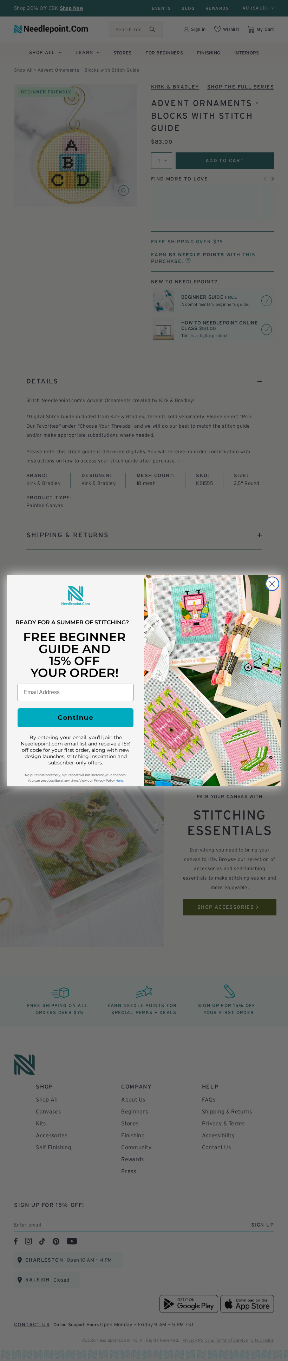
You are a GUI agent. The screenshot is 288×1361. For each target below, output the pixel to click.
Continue (76, 718)
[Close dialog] (272, 584)
